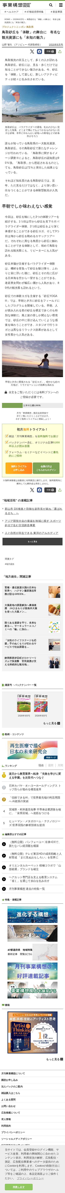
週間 (50, 765)
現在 (41, 765)
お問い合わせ (8, 1106)
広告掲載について (10, 1112)
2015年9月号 (18, 19)
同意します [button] (19, 1187)
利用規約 (6, 1125)
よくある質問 (8, 1099)
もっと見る (32, 541)
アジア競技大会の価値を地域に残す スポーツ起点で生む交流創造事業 (33, 523)
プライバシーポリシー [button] (30, 1178)
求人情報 (6, 1119)
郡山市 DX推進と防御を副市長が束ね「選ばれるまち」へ (33, 511)
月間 (60, 765)
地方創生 (10, 564)
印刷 (49, 51)
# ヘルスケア (11, 11)
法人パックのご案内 (12, 1086)
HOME (7, 19)
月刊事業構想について (13, 1073)
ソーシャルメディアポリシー (16, 1138)
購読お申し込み (9, 1080)
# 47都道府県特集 (34, 11)
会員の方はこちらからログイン (46, 468)
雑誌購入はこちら (10, 1093)
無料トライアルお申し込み (19, 468)
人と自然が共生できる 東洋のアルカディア (31, 533)
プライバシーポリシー (13, 1132)
